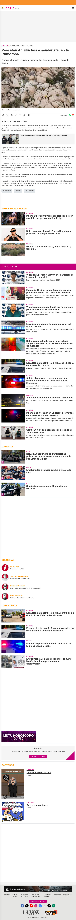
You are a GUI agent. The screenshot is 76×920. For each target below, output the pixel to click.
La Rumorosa (29, 190)
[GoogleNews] (40, 905)
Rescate (18, 190)
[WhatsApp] (11, 115)
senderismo (7, 190)
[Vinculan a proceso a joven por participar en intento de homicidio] (13, 277)
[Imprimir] (28, 115)
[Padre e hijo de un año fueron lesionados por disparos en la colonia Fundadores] (13, 631)
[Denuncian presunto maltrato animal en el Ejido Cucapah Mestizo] (13, 646)
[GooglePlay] (53, 905)
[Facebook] (2, 115)
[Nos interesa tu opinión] (38, 889)
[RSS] (44, 905)
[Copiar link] (24, 115)
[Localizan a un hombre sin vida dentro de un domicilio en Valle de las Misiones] (13, 615)
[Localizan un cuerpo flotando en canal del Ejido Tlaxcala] (13, 328)
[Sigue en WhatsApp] (69, 115)
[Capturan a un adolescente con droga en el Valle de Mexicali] (13, 433)
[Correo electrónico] (20, 115)
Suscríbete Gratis (38, 757)
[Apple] (49, 905)
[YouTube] (31, 905)
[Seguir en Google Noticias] (73, 115)
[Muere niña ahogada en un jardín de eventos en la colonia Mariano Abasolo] (13, 416)
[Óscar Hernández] (5, 596)
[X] (7, 115)
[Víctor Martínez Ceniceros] (5, 577)
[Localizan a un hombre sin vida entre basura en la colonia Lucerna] (13, 366)
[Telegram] (15, 115)
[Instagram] (35, 905)
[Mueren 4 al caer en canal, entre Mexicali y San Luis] (13, 249)
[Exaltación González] (5, 587)
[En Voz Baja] (5, 567)
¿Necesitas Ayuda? (38, 901)
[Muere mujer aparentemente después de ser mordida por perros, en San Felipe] (13, 218)
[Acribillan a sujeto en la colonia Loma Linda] (13, 400)
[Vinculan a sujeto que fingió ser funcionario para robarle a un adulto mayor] (13, 311)
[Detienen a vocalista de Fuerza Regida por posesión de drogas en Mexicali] (13, 234)
